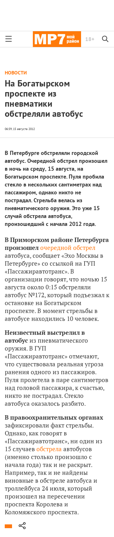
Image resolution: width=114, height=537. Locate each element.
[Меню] (8, 39)
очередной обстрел (67, 247)
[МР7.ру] (57, 39)
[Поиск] (105, 39)
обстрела (49, 449)
